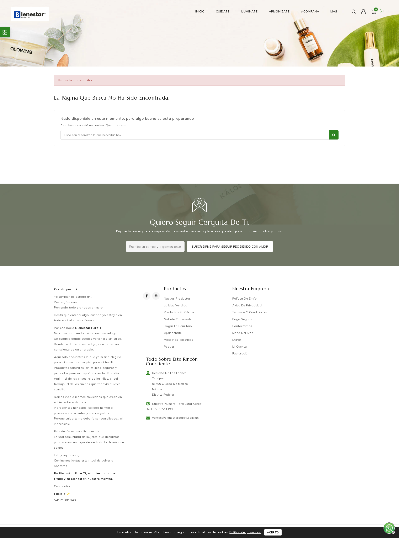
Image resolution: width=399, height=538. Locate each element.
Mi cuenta (239, 346)
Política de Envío (244, 298)
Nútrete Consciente (178, 319)
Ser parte (334, 134)
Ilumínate (249, 11)
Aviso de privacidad (247, 305)
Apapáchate (173, 333)
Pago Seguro (242, 319)
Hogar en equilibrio (178, 326)
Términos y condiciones (249, 312)
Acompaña (310, 11)
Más (333, 11)
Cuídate (223, 11)
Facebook (147, 296)
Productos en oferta (179, 312)
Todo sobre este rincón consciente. (172, 361)
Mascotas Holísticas (178, 340)
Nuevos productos (177, 298)
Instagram (156, 296)
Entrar (236, 340)
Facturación (241, 353)
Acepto (273, 532)
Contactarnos (242, 326)
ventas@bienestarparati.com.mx (175, 418)
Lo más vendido (175, 305)
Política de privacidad (245, 532)
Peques (169, 346)
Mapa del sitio (243, 333)
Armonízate (279, 11)
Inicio (200, 11)
